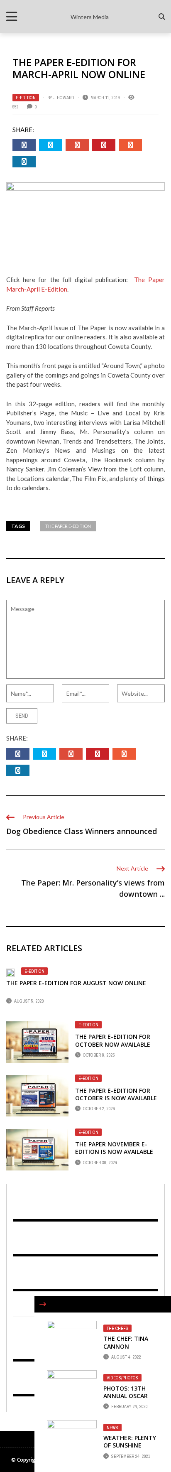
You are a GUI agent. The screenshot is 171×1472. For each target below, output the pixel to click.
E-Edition (26, 98)
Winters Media (90, 16)
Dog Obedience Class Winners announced (81, 831)
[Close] (42, 1304)
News (112, 1427)
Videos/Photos (122, 1378)
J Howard (64, 98)
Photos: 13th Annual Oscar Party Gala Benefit (125, 1399)
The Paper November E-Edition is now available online (114, 1151)
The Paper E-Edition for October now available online (112, 1044)
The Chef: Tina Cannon (125, 1342)
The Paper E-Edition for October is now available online (116, 1098)
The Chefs (117, 1328)
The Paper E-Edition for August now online (76, 983)
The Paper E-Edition (68, 526)
